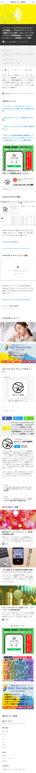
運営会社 (4, 755)
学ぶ (3, 736)
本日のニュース (6, 50)
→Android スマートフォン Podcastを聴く (16, 300)
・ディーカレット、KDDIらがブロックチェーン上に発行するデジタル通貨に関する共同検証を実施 (18, 108)
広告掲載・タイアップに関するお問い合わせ (14, 769)
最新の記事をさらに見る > (18, 626)
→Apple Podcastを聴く (10, 242)
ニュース (19, 41)
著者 (3, 745)
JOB (3, 742)
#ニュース (5, 411)
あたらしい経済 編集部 (23, 441)
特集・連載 (5, 731)
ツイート (19, 70)
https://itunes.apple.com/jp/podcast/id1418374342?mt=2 (16, 248)
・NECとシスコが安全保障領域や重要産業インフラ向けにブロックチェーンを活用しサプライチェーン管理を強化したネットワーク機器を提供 (18, 137)
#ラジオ (13, 411)
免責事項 (4, 761)
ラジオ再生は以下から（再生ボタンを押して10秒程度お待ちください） (18, 55)
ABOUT (4, 747)
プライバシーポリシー (8, 758)
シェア (8, 70)
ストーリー (5, 734)
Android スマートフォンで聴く (11, 63)
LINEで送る (30, 70)
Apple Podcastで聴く (8, 59)
